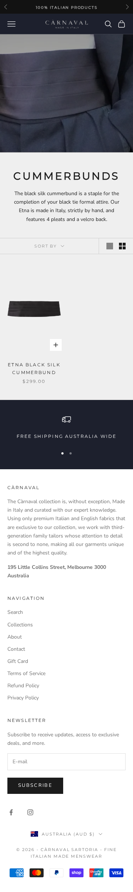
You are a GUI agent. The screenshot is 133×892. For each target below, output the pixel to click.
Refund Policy (23, 685)
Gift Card (17, 661)
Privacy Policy (23, 697)
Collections (20, 624)
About (14, 636)
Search (15, 612)
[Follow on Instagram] (30, 812)
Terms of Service (26, 673)
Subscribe (35, 785)
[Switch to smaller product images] (122, 246)
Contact (16, 649)
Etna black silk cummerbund (34, 368)
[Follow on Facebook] (11, 812)
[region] (66, 427)
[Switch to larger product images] (109, 246)
